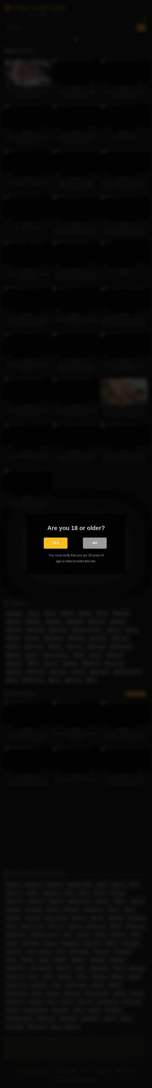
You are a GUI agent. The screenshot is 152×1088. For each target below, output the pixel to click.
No (94, 543)
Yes (55, 543)
